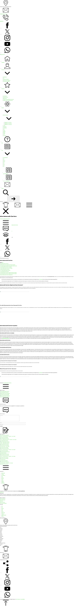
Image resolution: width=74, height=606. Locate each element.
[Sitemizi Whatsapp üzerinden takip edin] (7, 52)
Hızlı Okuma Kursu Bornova (4, 464)
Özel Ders (9, 436)
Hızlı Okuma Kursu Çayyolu (4, 450)
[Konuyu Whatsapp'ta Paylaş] (7, 256)
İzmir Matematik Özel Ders (4, 440)
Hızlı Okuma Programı (3, 503)
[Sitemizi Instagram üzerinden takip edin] (7, 40)
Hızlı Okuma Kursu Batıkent (4, 437)
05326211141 (1, 21)
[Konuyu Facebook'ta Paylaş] (7, 244)
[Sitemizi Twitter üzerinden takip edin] (7, 34)
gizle (2, 262)
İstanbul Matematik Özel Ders (4, 454)
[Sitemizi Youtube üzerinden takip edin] (7, 46)
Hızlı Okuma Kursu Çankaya (4, 447)
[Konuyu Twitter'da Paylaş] (7, 250)
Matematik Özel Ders (6, 218)
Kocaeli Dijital (23, 599)
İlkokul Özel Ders (2, 502)
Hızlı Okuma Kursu (5, 436)
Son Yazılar (13, 436)
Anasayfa (1, 218)
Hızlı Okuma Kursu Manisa (4, 460)
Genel (1, 436)
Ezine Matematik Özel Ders (7, 382)
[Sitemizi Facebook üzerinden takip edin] (7, 28)
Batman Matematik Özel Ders (4, 396)
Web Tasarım (18, 599)
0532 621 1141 (2, 492)
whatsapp (40, 279)
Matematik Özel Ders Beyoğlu (4, 394)
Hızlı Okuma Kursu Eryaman (4, 457)
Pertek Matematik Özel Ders (4, 392)
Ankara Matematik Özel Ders (4, 444)
